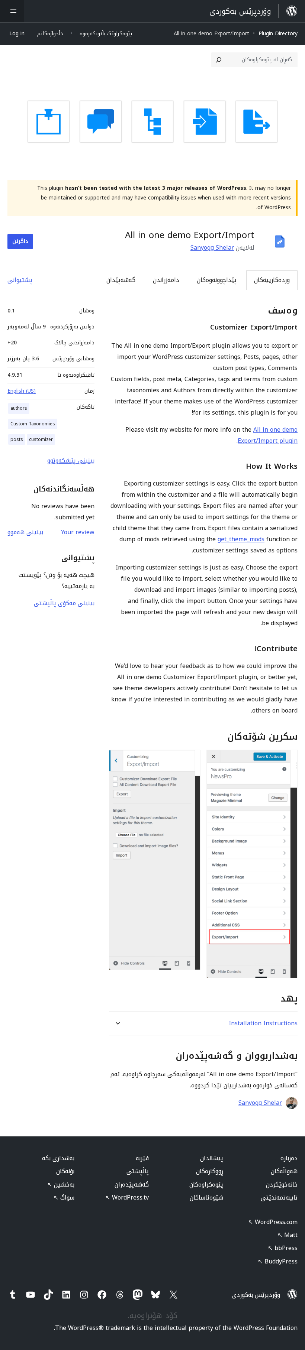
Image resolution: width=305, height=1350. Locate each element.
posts (16, 439)
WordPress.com (273, 1222)
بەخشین (60, 1184)
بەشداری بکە (58, 1158)
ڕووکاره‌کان (209, 1171)
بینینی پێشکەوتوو (70, 460)
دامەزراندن (166, 280)
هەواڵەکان (284, 1171)
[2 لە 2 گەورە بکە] (190, 759)
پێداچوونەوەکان (217, 280)
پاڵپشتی (137, 1171)
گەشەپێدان (120, 280)
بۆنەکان (65, 1171)
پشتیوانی (19, 280)
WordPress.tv (127, 1197)
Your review (77, 532)
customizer (41, 439)
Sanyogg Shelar (212, 247)
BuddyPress (278, 1261)
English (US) (21, 391)
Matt (287, 1235)
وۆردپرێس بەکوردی (256, 1295)
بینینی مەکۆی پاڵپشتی (64, 603)
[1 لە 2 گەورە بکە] (287, 759)
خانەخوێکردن (282, 1184)
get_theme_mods (241, 539)
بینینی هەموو (25, 532)
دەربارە (289, 1158)
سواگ (64, 1197)
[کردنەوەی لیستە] (12, 11)
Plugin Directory (278, 34)
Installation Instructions (263, 1023)
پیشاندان (211, 1158)
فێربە (142, 1158)
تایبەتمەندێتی (279, 1197)
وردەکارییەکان (272, 280)
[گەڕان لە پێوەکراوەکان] (218, 59)
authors (18, 408)
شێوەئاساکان (206, 1197)
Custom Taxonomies (32, 424)
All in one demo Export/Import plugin (268, 435)
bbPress (283, 1248)
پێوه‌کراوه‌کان (206, 1184)
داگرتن (20, 241)
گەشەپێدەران (132, 1184)
